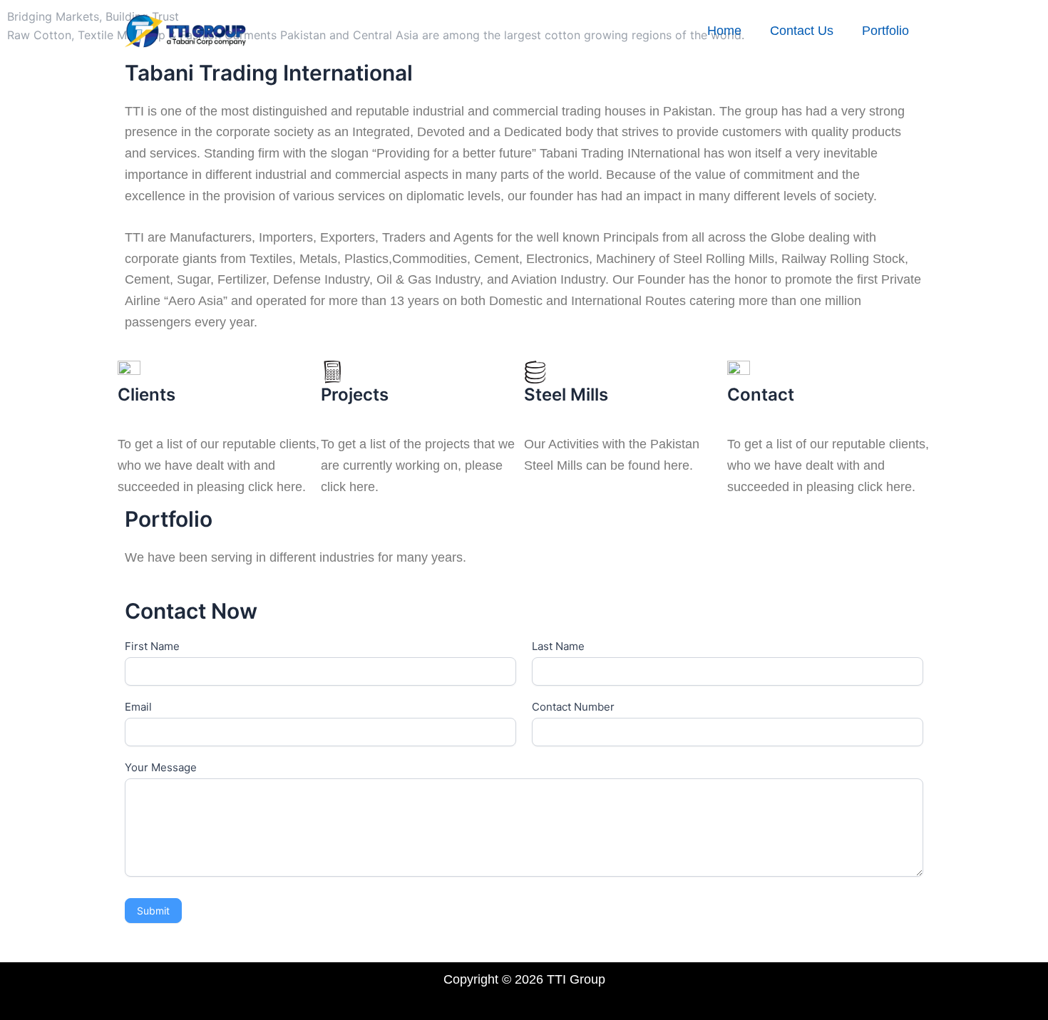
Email (138, 707)
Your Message (161, 767)
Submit (153, 911)
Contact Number (573, 707)
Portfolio (885, 31)
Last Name (558, 646)
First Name (152, 646)
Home (724, 31)
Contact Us (801, 31)
